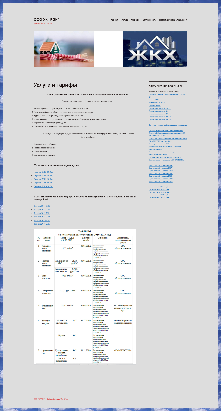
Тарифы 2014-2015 (42, 216)
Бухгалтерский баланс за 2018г (161, 165)
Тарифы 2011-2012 (42, 205)
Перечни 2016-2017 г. (43, 186)
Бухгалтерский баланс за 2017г (161, 168)
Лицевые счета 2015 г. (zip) (159, 192)
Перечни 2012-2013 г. (43, 171)
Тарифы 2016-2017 (42, 223)
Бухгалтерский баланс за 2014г (161, 176)
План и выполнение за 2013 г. (160, 116)
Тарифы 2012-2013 (42, 209)
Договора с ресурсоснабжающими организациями (168, 125)
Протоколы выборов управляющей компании (166, 130)
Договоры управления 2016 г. (160, 143)
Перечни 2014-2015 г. (43, 179)
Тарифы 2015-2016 (42, 220)
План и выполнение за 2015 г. (160, 111)
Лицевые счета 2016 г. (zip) (159, 194)
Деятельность (149, 19)
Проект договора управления (173, 19)
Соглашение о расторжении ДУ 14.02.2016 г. (165, 157)
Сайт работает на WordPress (57, 399)
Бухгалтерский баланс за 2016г (161, 170)
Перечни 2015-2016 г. (43, 182)
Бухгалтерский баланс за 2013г (161, 178)
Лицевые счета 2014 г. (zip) (159, 189)
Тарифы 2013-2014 (42, 213)
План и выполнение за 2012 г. (160, 119)
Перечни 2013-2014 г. (43, 175)
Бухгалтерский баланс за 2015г (161, 173)
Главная (114, 19)
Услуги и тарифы (130, 19)
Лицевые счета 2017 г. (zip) (159, 197)
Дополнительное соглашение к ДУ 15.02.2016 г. (166, 160)
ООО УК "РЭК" (46, 19)
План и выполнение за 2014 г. (160, 114)
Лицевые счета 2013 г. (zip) (159, 186)
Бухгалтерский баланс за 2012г (161, 181)
